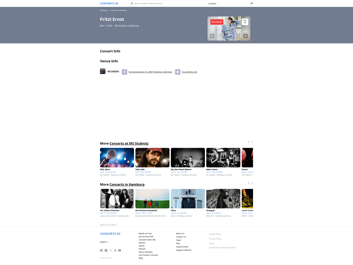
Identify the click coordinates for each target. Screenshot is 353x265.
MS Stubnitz (113, 71)
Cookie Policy (215, 234)
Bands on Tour (145, 233)
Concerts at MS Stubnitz (129, 143)
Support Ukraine (183, 250)
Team (178, 240)
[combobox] (213, 3)
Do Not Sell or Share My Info (222, 247)
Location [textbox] (212, 3)
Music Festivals (146, 252)
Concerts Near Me (147, 239)
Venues (142, 248)
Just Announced (146, 236)
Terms (212, 243)
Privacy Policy (215, 238)
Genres (142, 242)
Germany (103, 10)
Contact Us (181, 236)
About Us (180, 233)
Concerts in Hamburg (118, 10)
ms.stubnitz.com (189, 72)
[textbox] (105, 242)
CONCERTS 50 (109, 3)
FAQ (178, 243)
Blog (141, 258)
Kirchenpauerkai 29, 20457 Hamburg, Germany (150, 72)
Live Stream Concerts (148, 255)
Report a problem (108, 224)
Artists (142, 245)
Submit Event (182, 246)
